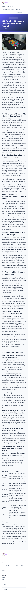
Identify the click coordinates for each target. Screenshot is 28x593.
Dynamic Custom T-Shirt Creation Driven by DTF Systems (13, 562)
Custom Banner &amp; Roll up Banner (9, 7)
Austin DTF (4, 6)
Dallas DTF (17, 9)
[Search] (25, 12)
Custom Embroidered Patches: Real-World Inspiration (13, 572)
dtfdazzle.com (8, 589)
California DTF (10, 6)
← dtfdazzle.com (5, 18)
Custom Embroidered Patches (8, 9)
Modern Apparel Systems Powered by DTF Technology (13, 563)
